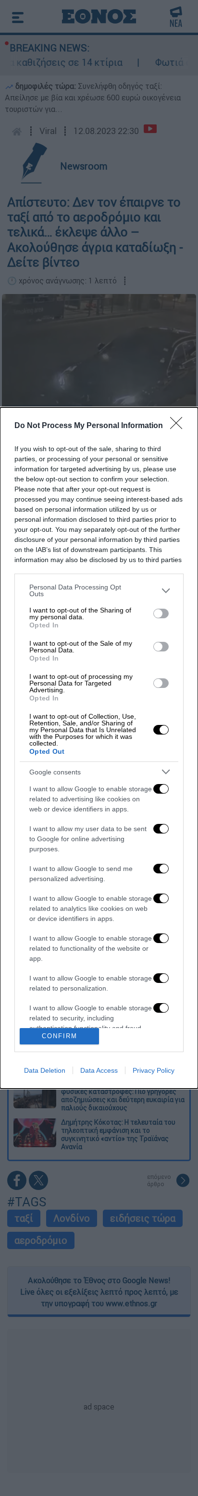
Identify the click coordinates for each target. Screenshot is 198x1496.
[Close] (179, 426)
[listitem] (99, 590)
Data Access (99, 1070)
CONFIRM (59, 1036)
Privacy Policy (153, 1070)
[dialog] (99, 747)
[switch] (161, 613)
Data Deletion (44, 1070)
